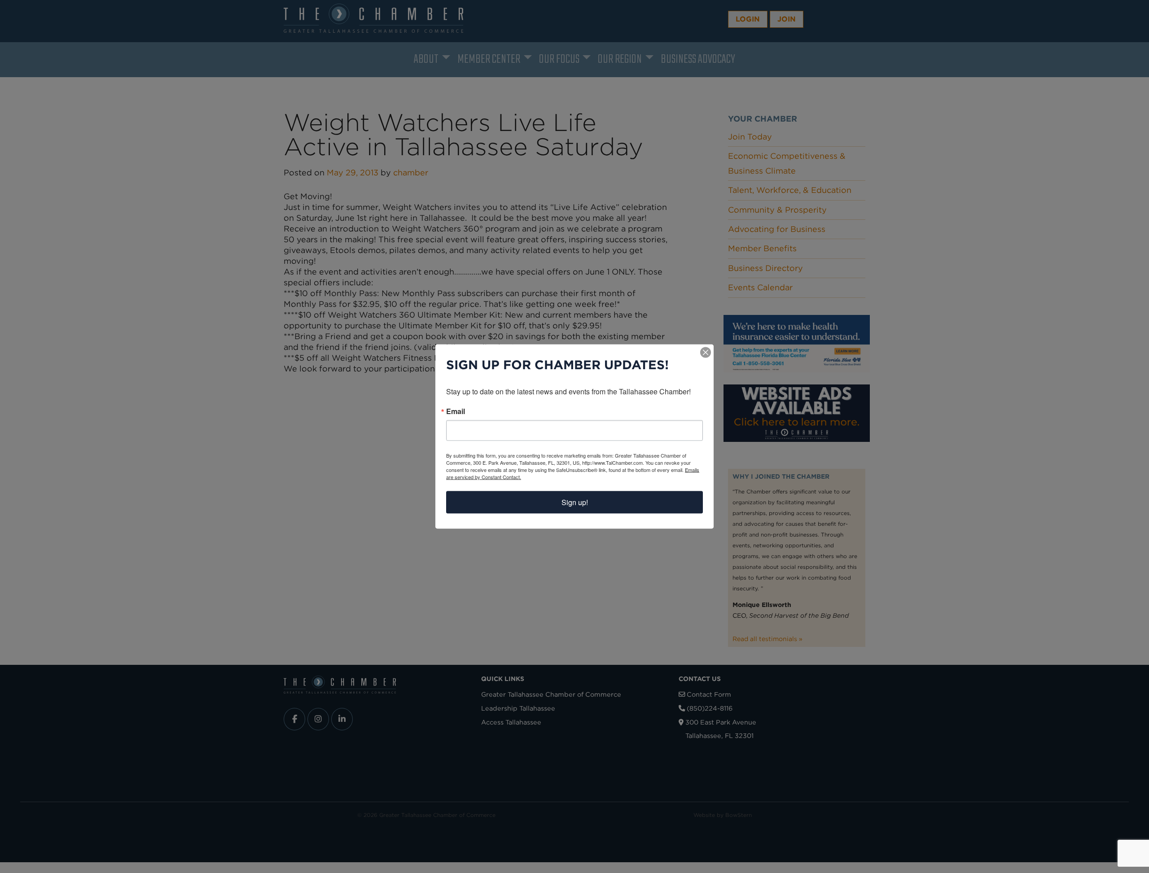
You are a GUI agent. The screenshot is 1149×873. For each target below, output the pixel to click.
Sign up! (574, 502)
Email (455, 411)
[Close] (705, 352)
